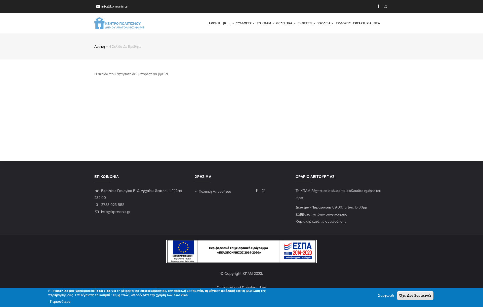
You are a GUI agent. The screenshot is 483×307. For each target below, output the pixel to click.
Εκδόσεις (343, 23)
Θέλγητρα (284, 23)
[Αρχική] (119, 23)
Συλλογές (244, 23)
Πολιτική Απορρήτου (215, 191)
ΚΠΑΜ (248, 273)
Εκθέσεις (305, 23)
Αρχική (214, 23)
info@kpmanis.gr (115, 211)
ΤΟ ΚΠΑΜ (264, 23)
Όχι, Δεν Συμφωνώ (415, 295)
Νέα (377, 23)
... (230, 23)
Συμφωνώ (386, 295)
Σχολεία (324, 23)
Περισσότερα (60, 301)
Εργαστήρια (362, 23)
